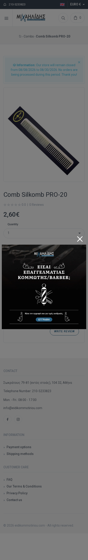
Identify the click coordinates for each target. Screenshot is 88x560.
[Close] (80, 238)
